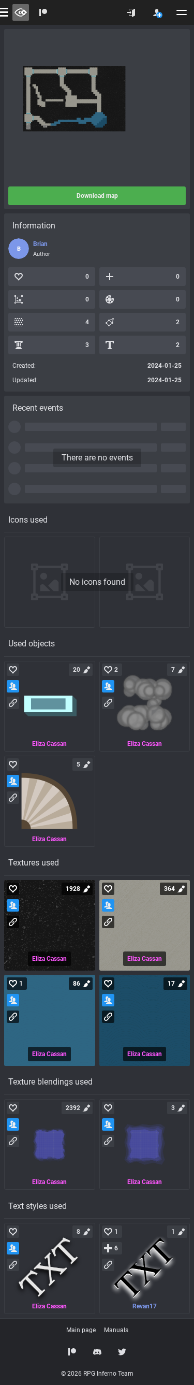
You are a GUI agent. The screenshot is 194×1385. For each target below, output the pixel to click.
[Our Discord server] (97, 1351)
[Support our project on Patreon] (43, 12)
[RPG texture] (49, 925)
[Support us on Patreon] (72, 1351)
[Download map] (97, 107)
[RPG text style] (50, 1268)
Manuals (116, 1330)
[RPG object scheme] (50, 706)
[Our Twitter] (122, 1351)
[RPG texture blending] (50, 1145)
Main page (81, 1330)
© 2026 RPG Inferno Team (97, 1373)
